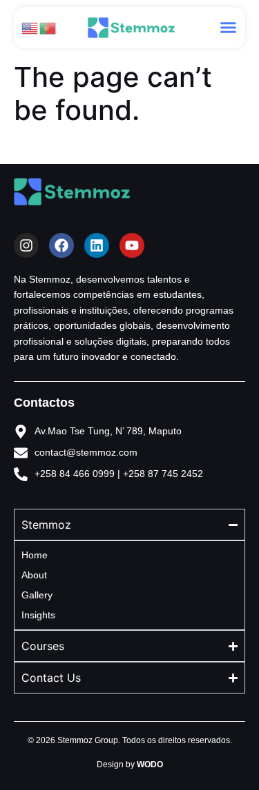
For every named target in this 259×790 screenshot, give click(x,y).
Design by (130, 764)
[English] (30, 27)
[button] (228, 27)
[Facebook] (61, 245)
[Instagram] (26, 245)
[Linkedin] (96, 245)
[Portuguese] (48, 27)
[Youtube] (131, 245)
